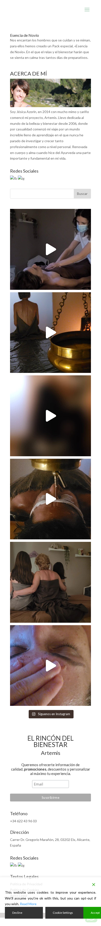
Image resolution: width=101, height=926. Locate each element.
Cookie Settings (63, 912)
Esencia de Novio (24, 35)
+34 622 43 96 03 (23, 821)
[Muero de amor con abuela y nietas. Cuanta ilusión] (50, 582)
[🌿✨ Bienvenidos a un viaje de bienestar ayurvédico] (50, 499)
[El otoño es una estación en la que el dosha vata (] (50, 332)
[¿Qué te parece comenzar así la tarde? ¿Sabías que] (50, 415)
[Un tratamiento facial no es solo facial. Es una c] (50, 249)
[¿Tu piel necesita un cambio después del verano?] (50, 665)
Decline (17, 912)
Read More (28, 904)
